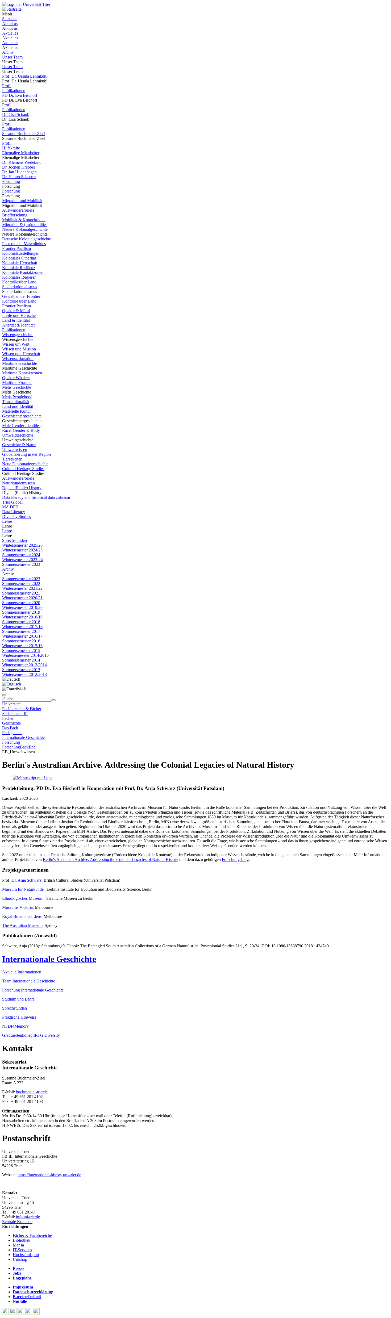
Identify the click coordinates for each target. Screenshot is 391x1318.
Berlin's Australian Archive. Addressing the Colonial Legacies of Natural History (110, 859)
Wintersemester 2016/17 (22, 636)
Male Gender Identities (21, 425)
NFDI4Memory (15, 1026)
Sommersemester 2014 (21, 660)
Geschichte (11, 723)
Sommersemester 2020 (21, 602)
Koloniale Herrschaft (19, 263)
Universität (11, 704)
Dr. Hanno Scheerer (19, 176)
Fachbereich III (15, 713)
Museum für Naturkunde (23, 889)
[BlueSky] (14, 1313)
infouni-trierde (28, 1217)
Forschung (11, 181)
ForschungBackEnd (19, 747)
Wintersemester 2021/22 (22, 588)
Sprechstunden (14, 540)
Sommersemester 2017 (21, 631)
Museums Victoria (17, 907)
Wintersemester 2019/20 (22, 607)
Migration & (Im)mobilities (24, 224)
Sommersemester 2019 (21, 612)
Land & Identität (16, 320)
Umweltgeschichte (17, 435)
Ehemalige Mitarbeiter (20, 152)
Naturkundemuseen (18, 483)
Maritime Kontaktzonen (22, 373)
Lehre (7, 521)
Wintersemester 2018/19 (22, 617)
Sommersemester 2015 (21, 650)
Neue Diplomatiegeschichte (25, 464)
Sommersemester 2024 (21, 555)
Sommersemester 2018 (21, 622)
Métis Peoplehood (17, 397)
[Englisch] (11, 684)
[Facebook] (6, 1313)
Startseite (9, 18)
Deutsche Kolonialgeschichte (26, 239)
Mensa (18, 1245)
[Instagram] (29, 1313)
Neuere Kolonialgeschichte (25, 229)
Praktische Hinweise (19, 1017)
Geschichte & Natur (19, 444)
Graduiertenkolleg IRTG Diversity (31, 1035)
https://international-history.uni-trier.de (49, 1175)
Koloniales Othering (19, 258)
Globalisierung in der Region (26, 454)
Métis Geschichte (16, 387)
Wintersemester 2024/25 (22, 550)
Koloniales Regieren (19, 277)
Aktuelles (10, 33)
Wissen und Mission (19, 349)
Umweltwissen (14, 449)
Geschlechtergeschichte (21, 416)
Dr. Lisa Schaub (15, 114)
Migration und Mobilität (22, 200)
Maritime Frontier (17, 382)
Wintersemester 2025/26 (22, 545)
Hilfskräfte (11, 148)
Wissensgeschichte (17, 334)
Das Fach (10, 728)
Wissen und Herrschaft (21, 354)
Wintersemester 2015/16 (22, 645)
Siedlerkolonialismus (19, 286)
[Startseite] (26, 4)
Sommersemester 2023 (21, 564)
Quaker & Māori (16, 310)
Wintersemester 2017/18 (22, 626)
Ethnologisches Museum (22, 898)
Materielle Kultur (16, 411)
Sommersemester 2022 (21, 583)
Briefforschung (14, 215)
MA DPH (10, 507)
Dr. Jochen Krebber (18, 167)
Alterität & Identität (18, 325)
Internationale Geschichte (23, 737)
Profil (6, 85)
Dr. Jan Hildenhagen (19, 172)
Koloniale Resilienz (18, 267)
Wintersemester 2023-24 (22, 559)
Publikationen (13, 90)
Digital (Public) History (21, 488)
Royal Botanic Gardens (21, 916)
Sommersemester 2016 (21, 641)
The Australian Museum (22, 925)
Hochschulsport (26, 1254)
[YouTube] (21, 1313)
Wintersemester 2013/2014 (24, 665)
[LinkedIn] (36, 1313)
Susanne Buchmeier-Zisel (23, 133)
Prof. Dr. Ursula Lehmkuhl (24, 76)
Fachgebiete (12, 732)
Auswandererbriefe (18, 210)
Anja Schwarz (29, 880)
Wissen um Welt (15, 344)
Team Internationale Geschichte (28, 981)
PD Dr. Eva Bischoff (19, 95)
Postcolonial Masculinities (24, 243)
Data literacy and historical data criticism (36, 497)
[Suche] (4, 695)
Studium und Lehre (18, 999)
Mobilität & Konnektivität (23, 219)
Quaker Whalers (16, 377)
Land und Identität (17, 406)
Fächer (8, 718)
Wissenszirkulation (18, 358)
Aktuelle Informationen (21, 972)
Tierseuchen (12, 459)
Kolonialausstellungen (20, 253)
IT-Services (22, 1250)
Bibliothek (21, 1240)
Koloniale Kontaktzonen (22, 272)
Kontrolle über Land (19, 282)
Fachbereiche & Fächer (21, 708)
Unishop (20, 1259)
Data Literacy (13, 511)
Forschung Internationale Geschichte (33, 990)
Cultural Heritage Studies (23, 468)
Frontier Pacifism (16, 248)
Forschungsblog (235, 859)
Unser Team (12, 57)
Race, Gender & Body (21, 430)
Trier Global (12, 502)
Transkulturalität (15, 401)
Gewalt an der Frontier (21, 296)
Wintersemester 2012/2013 (24, 674)
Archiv (8, 52)
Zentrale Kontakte (17, 1221)
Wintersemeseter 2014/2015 (25, 655)
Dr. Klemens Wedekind (21, 162)
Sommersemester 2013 (21, 669)
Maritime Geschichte (19, 363)
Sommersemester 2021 (21, 593)
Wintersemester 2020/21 (22, 598)
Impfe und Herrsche (19, 315)
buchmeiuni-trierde (32, 1092)
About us (10, 23)
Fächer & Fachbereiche (32, 1235)
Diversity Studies (16, 516)
